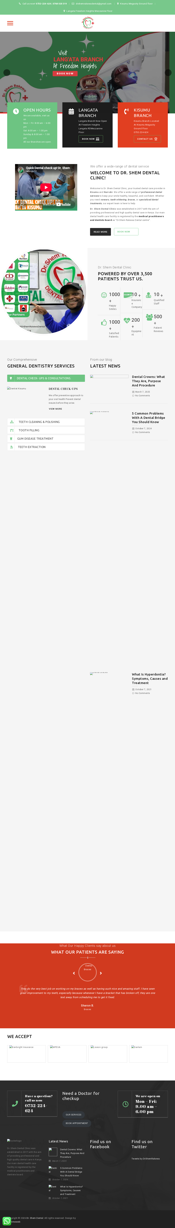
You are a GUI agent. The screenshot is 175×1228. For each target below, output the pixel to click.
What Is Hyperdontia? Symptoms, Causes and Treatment (150, 678)
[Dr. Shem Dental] (87, 23)
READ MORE (100, 232)
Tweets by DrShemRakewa (146, 1158)
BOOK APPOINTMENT (77, 1123)
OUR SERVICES (74, 1114)
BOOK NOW (65, 73)
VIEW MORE (55, 409)
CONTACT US (145, 139)
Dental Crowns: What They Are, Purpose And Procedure (148, 381)
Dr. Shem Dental (34, 1218)
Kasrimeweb (13, 1221)
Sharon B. (87, 1005)
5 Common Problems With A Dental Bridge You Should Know (148, 417)
